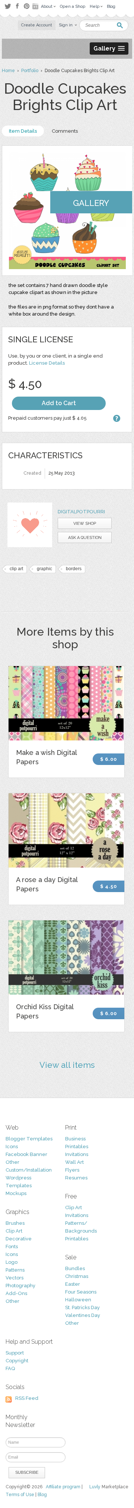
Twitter (8, 6)
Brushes (15, 1223)
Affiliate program (63, 1486)
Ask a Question (85, 537)
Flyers (72, 1170)
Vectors (14, 1278)
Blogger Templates (29, 1139)
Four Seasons (80, 1292)
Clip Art (14, 1231)
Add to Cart (59, 403)
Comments (65, 131)
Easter (72, 1284)
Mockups (16, 1193)
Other (12, 1162)
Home (8, 70)
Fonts (12, 1246)
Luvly (94, 1486)
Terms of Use (20, 1494)
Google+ (36, 6)
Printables (76, 1146)
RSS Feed (26, 1398)
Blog (42, 1494)
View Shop (84, 523)
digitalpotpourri (81, 511)
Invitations (76, 1154)
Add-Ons (16, 1293)
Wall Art (74, 1162)
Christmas (76, 1276)
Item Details (23, 131)
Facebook (17, 6)
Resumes (76, 1178)
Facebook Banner (26, 1154)
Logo (11, 1262)
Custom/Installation (29, 1170)
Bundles (75, 1268)
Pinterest (27, 6)
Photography (20, 1285)
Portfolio (29, 70)
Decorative (19, 1238)
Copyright (17, 1360)
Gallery (91, 203)
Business (75, 1139)
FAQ (10, 1368)
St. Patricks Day (82, 1307)
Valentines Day (82, 1315)
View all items (67, 1065)
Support (15, 1353)
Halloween (78, 1299)
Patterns (15, 1270)
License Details (47, 363)
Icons (12, 1146)
